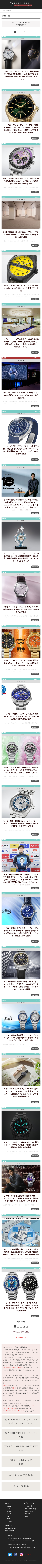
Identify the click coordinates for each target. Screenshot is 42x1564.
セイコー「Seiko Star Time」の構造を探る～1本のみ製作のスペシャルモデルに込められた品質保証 (21, 395)
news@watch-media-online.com (20, 1547)
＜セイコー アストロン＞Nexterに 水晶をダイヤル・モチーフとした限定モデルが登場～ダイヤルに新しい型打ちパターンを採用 (21, 770)
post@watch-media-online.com (13, 1367)
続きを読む (35, 85)
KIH (26, 1516)
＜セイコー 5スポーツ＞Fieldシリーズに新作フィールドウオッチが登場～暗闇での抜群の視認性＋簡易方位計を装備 (21, 1145)
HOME (3, 10)
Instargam (21, 1554)
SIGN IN (14, 1388)
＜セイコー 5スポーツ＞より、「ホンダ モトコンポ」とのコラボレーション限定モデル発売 (21, 288)
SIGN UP (6, 1385)
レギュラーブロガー (30, 1503)
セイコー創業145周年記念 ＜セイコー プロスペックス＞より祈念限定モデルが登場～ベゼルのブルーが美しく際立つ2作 (21, 1037)
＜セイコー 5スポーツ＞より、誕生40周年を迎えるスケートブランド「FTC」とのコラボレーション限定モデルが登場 (21, 663)
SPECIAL (9, 1521)
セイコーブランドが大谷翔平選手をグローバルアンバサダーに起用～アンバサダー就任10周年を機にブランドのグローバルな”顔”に (21, 1198)
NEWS (9, 1509)
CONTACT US (9, 1531)
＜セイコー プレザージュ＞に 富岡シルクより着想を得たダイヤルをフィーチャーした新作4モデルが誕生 (21, 609)
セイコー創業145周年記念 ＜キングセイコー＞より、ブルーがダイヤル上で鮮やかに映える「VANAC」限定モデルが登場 (21, 823)
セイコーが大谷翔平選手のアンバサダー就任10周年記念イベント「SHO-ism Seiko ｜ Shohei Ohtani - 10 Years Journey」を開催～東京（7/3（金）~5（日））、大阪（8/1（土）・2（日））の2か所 (21, 505)
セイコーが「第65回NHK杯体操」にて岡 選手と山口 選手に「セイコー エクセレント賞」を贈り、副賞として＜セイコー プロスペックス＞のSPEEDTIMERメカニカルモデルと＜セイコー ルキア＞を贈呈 (21, 880)
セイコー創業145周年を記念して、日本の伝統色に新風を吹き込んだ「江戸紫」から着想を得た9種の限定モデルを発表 (21, 181)
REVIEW (13, 1408)
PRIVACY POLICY (11, 1528)
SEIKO (23, 39)
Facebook (10, 1554)
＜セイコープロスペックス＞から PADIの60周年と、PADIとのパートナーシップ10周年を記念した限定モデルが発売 (21, 716)
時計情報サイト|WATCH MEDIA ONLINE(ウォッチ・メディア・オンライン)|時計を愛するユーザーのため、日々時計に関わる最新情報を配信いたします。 (21, 4)
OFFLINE (6, 1408)
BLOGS (9, 1511)
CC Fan (22, 360)
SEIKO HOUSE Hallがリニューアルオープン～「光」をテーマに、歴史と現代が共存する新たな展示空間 (21, 234)
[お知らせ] (28, 1554)
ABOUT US (8, 1526)
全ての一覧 (28, 1506)
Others (23, 1217)
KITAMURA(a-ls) (30, 1509)
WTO (32, 1406)
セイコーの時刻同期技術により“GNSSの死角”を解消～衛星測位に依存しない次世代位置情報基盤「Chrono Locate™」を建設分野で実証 (21, 1252)
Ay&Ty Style (29, 1511)
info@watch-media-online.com (20, 1541)
